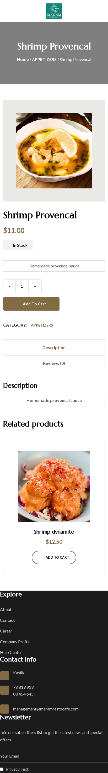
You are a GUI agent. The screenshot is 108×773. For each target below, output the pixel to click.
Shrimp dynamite (54, 532)
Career (6, 630)
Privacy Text (17, 768)
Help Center (11, 652)
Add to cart (34, 303)
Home (23, 59)
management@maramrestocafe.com (46, 708)
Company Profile (15, 641)
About (6, 609)
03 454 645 (23, 693)
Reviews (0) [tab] (54, 363)
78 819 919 (23, 687)
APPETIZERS (44, 59)
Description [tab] (54, 347)
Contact (7, 620)
